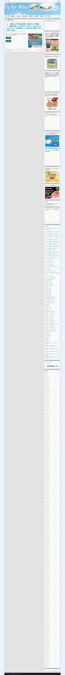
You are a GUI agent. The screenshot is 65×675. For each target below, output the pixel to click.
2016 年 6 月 (47, 592)
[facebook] (5, 1)
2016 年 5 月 (47, 594)
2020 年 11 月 (47, 497)
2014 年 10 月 (47, 626)
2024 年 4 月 (47, 423)
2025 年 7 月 (47, 396)
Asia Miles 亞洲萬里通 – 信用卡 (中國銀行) (51, 239)
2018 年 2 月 (47, 556)
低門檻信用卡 (25, 49)
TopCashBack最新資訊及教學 (49, 279)
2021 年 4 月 (47, 488)
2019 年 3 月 (47, 533)
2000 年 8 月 (47, 660)
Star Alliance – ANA (48, 275)
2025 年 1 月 (47, 407)
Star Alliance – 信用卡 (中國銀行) (50, 277)
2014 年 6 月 (47, 633)
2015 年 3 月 (47, 617)
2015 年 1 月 (47, 621)
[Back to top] (63, 673)
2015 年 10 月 (47, 606)
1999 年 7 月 (47, 664)
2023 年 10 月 (47, 434)
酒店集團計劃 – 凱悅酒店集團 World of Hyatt (52, 351)
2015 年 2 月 (47, 619)
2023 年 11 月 (47, 432)
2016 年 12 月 (47, 581)
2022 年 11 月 (47, 454)
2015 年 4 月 (47, 615)
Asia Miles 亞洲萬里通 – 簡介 (49, 250)
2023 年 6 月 (47, 441)
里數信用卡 (31, 16)
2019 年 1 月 (47, 536)
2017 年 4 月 (47, 574)
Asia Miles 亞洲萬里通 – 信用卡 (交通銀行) (51, 255)
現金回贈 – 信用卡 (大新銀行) (49, 322)
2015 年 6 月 (47, 612)
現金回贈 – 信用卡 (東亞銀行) (49, 327)
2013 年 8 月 (47, 651)
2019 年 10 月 (47, 520)
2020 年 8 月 (47, 502)
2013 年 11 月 (47, 646)
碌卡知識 (41, 16)
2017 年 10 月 (47, 563)
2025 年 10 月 (47, 391)
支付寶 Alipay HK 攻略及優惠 (49, 302)
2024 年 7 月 (47, 418)
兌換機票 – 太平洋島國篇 (49, 284)
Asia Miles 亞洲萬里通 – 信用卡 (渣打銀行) (51, 246)
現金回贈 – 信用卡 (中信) (48, 318)
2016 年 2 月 (47, 599)
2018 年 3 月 (47, 554)
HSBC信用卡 (20, 49)
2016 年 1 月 (47, 601)
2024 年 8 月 (47, 416)
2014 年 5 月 (47, 635)
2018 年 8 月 (47, 545)
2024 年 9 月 (47, 414)
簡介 (9, 16)
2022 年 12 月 (47, 452)
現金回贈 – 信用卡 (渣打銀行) (49, 329)
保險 (46, 16)
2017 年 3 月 (47, 576)
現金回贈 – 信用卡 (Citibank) (49, 313)
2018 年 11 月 (47, 540)
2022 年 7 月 (47, 461)
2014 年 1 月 (47, 642)
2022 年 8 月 (47, 459)
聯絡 (49, 16)
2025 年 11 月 (47, 389)
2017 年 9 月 (47, 565)
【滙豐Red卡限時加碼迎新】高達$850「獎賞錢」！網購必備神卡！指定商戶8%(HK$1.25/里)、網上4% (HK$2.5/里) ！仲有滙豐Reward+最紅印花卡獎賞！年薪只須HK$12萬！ (24, 27)
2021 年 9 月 (47, 479)
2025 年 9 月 (47, 393)
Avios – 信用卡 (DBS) (48, 262)
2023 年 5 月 (47, 443)
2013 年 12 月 (47, 644)
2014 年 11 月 (47, 624)
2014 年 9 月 (47, 628)
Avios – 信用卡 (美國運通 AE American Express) (52, 266)
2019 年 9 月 (47, 522)
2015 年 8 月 (47, 608)
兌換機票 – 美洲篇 (48, 293)
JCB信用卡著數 (47, 269)
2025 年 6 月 (47, 398)
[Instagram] (6, 1)
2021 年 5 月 (47, 486)
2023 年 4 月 (47, 445)
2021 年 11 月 (47, 475)
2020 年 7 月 (47, 504)
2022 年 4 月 (47, 466)
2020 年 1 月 (47, 515)
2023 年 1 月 (47, 450)
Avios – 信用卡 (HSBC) (48, 259)
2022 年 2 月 (47, 470)
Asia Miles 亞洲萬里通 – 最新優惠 (50, 248)
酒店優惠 (46, 341)
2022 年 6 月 (47, 463)
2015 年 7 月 (47, 610)
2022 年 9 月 (47, 457)
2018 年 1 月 (47, 558)
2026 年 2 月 (47, 384)
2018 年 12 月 (47, 538)
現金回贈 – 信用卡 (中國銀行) (49, 320)
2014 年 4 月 (47, 637)
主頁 (6, 16)
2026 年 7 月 (47, 375)
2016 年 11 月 (47, 583)
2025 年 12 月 (47, 387)
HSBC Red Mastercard (15, 49)
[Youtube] (8, 1)
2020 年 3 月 (47, 511)
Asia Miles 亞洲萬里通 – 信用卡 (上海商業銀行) (52, 236)
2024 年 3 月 (47, 425)
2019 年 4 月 (47, 531)
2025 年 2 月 (47, 405)
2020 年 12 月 (47, 495)
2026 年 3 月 (47, 382)
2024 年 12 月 (47, 409)
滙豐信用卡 (10, 50)
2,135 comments (39, 49)
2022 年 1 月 (47, 472)
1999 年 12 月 (47, 662)
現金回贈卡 (13, 16)
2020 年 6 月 (47, 506)
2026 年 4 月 (47, 380)
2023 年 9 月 (47, 436)
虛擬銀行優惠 (47, 335)
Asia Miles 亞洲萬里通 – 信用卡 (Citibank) (51, 231)
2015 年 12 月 (47, 603)
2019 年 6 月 (47, 527)
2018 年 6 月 (47, 549)
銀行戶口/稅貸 (24, 16)
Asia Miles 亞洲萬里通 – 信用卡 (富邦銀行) (51, 241)
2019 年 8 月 (47, 524)
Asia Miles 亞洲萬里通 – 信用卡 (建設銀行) (51, 257)
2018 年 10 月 (47, 542)
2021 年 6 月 (47, 484)
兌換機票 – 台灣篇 (48, 282)
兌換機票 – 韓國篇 (48, 295)
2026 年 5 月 (47, 378)
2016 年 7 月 (47, 590)
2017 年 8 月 (47, 567)
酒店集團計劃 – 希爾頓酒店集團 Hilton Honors (52, 345)
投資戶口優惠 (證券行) (48, 300)
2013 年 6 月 (47, 655)
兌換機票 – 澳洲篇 (48, 291)
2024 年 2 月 (47, 427)
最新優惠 (46, 309)
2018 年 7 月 (47, 547)
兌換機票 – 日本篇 (48, 286)
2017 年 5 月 (47, 572)
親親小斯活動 (47, 337)
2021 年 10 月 (47, 477)
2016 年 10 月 (47, 585)
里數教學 (36, 16)
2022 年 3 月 (47, 468)
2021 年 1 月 (47, 493)
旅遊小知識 (46, 304)
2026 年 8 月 (47, 373)
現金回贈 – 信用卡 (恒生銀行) (49, 311)
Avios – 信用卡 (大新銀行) (49, 264)
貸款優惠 (46, 339)
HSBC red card (9, 49)
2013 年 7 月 (47, 653)
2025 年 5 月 (47, 400)
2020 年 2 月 (47, 513)
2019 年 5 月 (47, 529)
